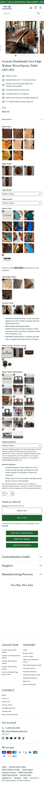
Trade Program (27, 769)
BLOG (4, 695)
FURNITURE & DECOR (10, 775)
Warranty (26, 681)
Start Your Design (22, 539)
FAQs (25, 650)
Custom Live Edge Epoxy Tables (11, 657)
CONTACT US (7, 778)
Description (7, 119)
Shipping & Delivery (30, 678)
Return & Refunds (29, 684)
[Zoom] (35, 50)
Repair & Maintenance (10, 714)
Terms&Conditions (8, 708)
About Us (5, 698)
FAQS (25, 778)
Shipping (5, 506)
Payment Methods (29, 671)
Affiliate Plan (7, 711)
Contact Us (6, 701)
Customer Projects (9, 772)
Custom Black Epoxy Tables (9, 662)
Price (4, 108)
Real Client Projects (22, 545)
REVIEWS (17, 778)
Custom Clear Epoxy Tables (9, 668)
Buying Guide (28, 653)
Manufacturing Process (31, 675)
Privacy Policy (7, 705)
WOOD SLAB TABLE (25, 772)
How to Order (28, 656)
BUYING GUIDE (25, 775)
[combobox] (22, 13)
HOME (4, 767)
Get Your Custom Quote (22, 533)
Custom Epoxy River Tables (9, 651)
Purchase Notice (29, 668)
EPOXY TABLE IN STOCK (11, 769)
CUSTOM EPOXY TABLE (17, 767)
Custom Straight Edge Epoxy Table (10, 673)
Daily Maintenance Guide (32, 665)
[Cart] (35, 7)
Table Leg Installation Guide (31, 661)
